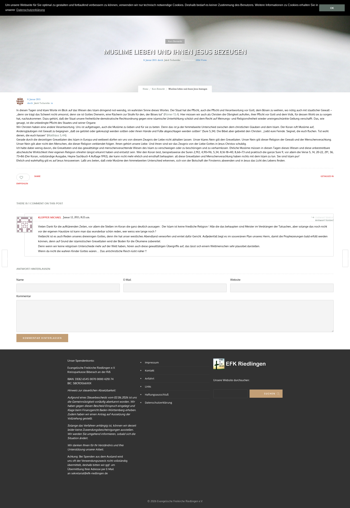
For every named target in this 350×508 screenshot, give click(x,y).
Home (145, 89)
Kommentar (23, 296)
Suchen (269, 393)
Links (148, 386)
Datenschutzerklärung (158, 402)
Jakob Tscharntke (172, 60)
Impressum (152, 362)
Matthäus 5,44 (56, 135)
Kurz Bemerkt (158, 89)
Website (235, 279)
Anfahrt (149, 378)
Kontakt (149, 370)
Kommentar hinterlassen (42, 338)
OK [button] (332, 7)
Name (20, 279)
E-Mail (127, 279)
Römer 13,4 (171, 114)
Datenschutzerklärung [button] (30, 9)
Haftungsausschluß (157, 394)
